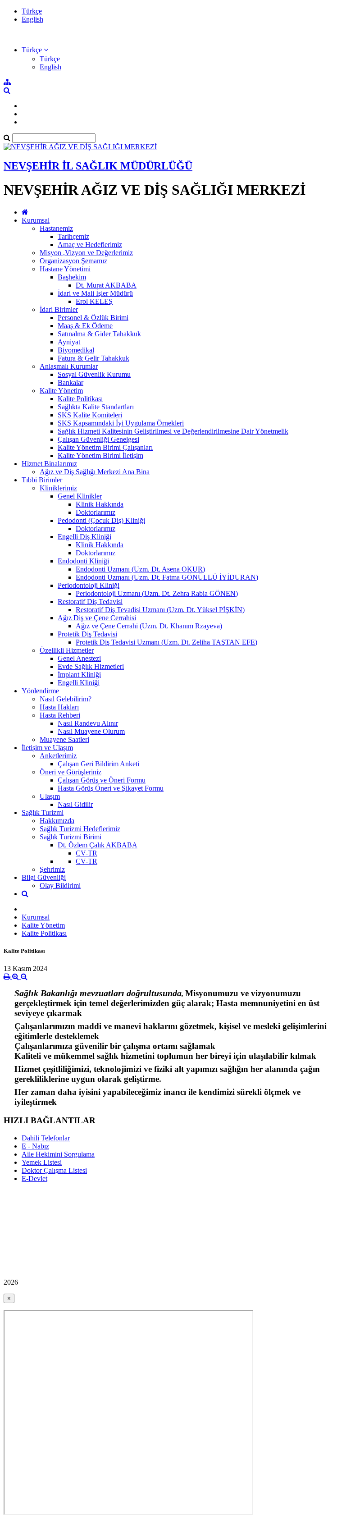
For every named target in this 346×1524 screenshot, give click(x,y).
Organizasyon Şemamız (73, 261)
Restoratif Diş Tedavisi (90, 601)
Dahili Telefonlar (46, 1138)
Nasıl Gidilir (75, 804)
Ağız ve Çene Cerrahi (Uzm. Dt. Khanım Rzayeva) (149, 626)
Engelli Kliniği (79, 682)
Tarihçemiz (73, 236)
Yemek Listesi (42, 1162)
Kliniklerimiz (58, 488)
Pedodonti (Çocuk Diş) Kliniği (101, 520)
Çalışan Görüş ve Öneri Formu (102, 780)
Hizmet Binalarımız (49, 463)
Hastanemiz (56, 228)
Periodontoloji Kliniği (88, 585)
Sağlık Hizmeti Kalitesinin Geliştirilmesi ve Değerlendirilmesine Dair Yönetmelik (173, 431)
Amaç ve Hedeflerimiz (90, 244)
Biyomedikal (76, 350)
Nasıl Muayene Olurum (91, 731)
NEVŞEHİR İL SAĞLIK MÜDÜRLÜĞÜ (98, 166)
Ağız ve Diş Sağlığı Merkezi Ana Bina (95, 472)
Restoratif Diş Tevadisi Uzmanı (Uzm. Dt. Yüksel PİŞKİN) (160, 609)
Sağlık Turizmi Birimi (70, 837)
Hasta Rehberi (60, 715)
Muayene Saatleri (64, 739)
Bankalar (70, 382)
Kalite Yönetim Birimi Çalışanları (105, 447)
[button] (35, 50)
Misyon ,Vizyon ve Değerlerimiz (86, 252)
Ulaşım (50, 796)
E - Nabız (35, 1146)
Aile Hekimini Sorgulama (58, 1154)
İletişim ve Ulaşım (47, 747)
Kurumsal (36, 220)
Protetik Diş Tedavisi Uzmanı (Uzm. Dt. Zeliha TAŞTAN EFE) (166, 642)
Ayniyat (69, 342)
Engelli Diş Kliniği (84, 536)
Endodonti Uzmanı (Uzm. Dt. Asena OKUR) (140, 569)
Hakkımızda (57, 820)
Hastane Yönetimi (65, 269)
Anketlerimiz (58, 756)
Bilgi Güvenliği (44, 877)
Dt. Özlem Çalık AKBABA (97, 845)
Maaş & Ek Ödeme (85, 326)
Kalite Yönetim (61, 390)
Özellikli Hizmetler (67, 650)
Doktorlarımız (95, 512)
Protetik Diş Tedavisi (87, 634)
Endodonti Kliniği (83, 561)
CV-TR (86, 853)
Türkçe (32, 11)
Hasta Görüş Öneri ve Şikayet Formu (111, 788)
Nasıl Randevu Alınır (88, 723)
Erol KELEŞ (94, 301)
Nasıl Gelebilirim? (65, 699)
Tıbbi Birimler (42, 480)
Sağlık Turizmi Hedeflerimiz (80, 829)
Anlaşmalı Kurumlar (69, 366)
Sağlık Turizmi (43, 812)
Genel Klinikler (80, 496)
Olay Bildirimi (60, 885)
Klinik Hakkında (99, 504)
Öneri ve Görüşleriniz (70, 772)
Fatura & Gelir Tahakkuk (93, 358)
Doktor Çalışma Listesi (54, 1170)
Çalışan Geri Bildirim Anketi (98, 764)
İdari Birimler (59, 309)
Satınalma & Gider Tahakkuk (99, 334)
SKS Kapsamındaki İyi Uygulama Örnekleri (121, 423)
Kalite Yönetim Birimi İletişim (100, 455)
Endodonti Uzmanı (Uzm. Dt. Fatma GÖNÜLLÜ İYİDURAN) (167, 577)
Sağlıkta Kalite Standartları (96, 407)
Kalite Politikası (80, 399)
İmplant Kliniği (79, 674)
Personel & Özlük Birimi (93, 317)
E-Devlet (34, 1178)
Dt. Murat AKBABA (106, 285)
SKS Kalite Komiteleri (90, 415)
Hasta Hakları (59, 707)
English (32, 19)
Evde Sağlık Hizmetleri (91, 666)
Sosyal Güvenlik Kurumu (94, 374)
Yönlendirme (40, 691)
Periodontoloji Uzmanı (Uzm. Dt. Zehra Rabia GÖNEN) (157, 593)
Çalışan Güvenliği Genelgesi (98, 439)
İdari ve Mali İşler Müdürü (95, 293)
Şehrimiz (52, 869)
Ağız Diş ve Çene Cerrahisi (97, 618)
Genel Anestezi (79, 658)
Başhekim (72, 277)
